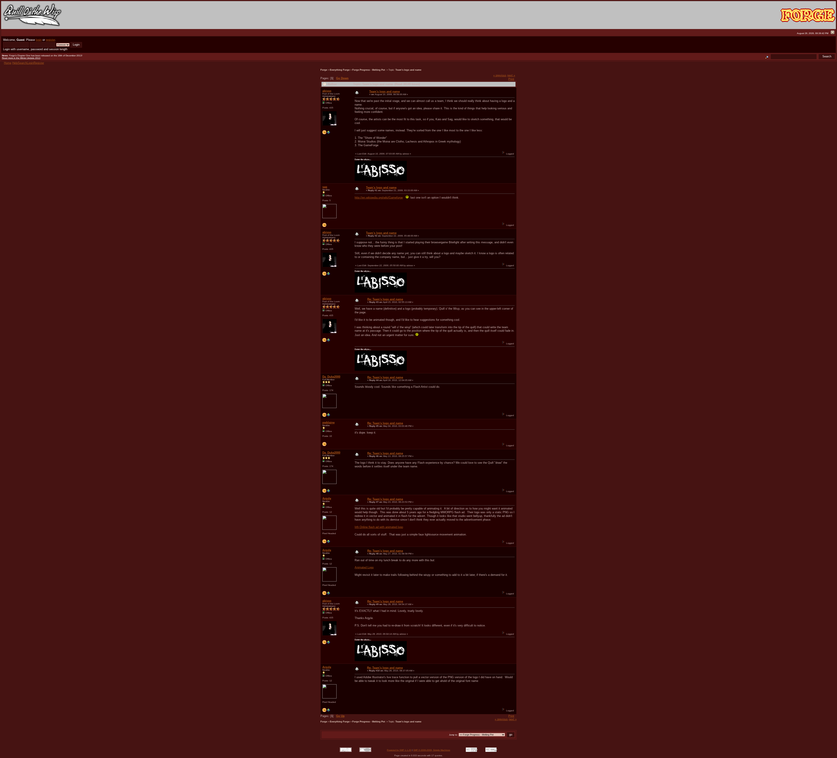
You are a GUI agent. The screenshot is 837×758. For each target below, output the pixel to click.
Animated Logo (364, 567)
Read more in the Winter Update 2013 (21, 58)
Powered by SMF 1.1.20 (399, 750)
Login (30, 63)
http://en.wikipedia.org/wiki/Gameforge (379, 197)
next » (511, 75)
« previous (499, 75)
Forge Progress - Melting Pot (369, 70)
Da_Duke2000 (331, 376)
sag (324, 187)
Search (22, 63)
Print (511, 79)
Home (7, 63)
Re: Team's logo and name (385, 299)
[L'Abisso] (328, 133)
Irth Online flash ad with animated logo (379, 527)
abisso (326, 91)
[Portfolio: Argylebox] (328, 542)
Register (39, 63)
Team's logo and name (408, 70)
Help (15, 63)
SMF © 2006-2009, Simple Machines (431, 750)
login (39, 39)
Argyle (326, 498)
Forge (323, 70)
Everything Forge (340, 70)
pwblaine (328, 422)
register (50, 39)
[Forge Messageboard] (328, 416)
